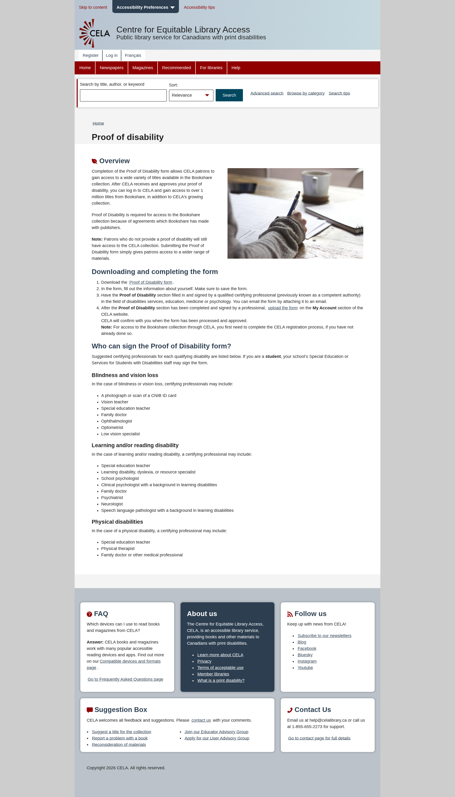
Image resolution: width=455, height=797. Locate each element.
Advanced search (266, 93)
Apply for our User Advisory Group (217, 738)
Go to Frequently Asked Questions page (125, 679)
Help (236, 67)
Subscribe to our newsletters (324, 635)
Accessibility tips (199, 7)
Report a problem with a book (120, 738)
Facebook (307, 648)
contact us (201, 720)
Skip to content (93, 7)
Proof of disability (128, 137)
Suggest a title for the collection (121, 731)
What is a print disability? (221, 680)
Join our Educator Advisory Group (216, 731)
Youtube (305, 667)
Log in (112, 55)
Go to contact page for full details (319, 738)
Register (91, 55)
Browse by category (306, 93)
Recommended (176, 67)
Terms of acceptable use (220, 667)
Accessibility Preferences (142, 7)
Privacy (204, 661)
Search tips (339, 93)
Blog (302, 642)
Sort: (173, 85)
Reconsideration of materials (119, 744)
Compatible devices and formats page (124, 664)
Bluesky (305, 655)
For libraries (211, 67)
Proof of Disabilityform (150, 282)
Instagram (307, 661)
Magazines (142, 67)
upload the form (283, 308)
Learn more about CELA (220, 655)
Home (85, 67)
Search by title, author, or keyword (112, 84)
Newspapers (111, 67)
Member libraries (213, 674)
